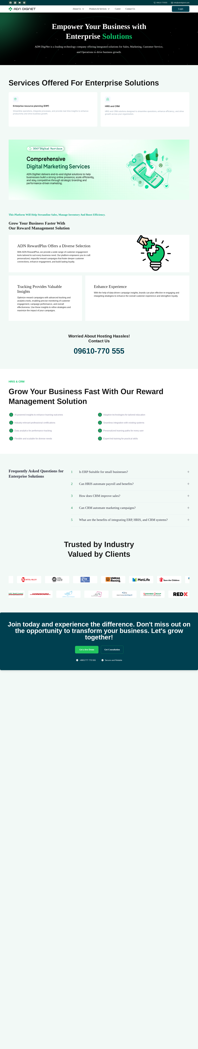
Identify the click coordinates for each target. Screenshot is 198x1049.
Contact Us (130, 9)
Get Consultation (112, 649)
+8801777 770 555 (88, 660)
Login (180, 9)
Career (118, 9)
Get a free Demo (86, 649)
